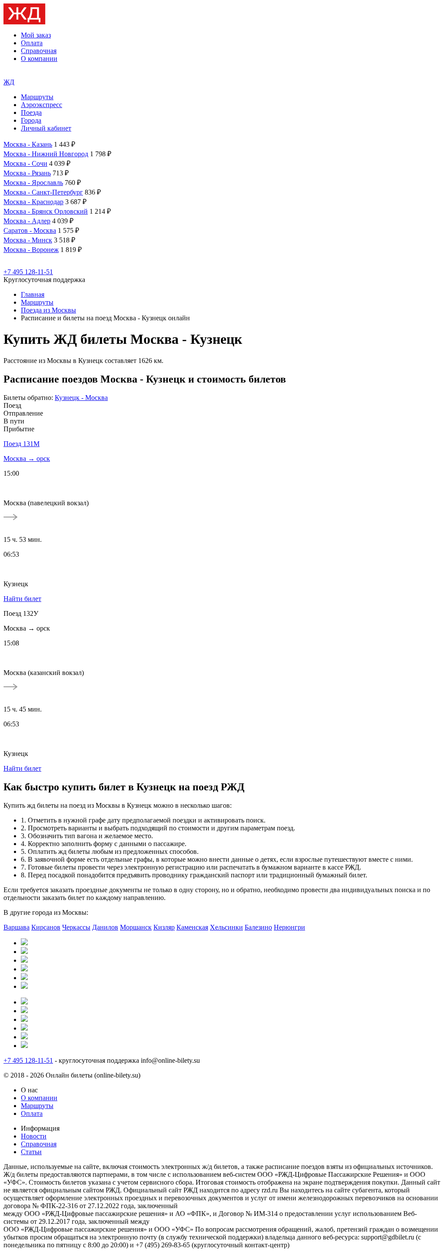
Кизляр (164, 927)
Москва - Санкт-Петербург (43, 192)
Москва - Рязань (27, 173)
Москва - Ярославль (33, 182)
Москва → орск (26, 458)
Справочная (38, 50)
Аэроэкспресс (41, 104)
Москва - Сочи (25, 163)
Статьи (31, 1151)
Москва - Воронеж (31, 249)
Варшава (16, 927)
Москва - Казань (27, 144)
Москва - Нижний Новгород (45, 154)
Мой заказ (36, 35)
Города (31, 120)
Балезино (258, 927)
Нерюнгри (289, 927)
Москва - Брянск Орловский (45, 211)
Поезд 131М (21, 443)
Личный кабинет (46, 128)
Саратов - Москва (29, 230)
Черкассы (76, 927)
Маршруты (37, 97)
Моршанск (136, 927)
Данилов (105, 927)
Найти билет (22, 598)
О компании (39, 58)
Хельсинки (226, 927)
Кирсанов (45, 927)
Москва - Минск (27, 240)
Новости (33, 1136)
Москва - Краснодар (33, 201)
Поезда (31, 112)
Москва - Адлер (26, 221)
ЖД (8, 82)
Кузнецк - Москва (81, 397)
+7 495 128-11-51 (28, 271)
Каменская (192, 927)
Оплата (32, 43)
